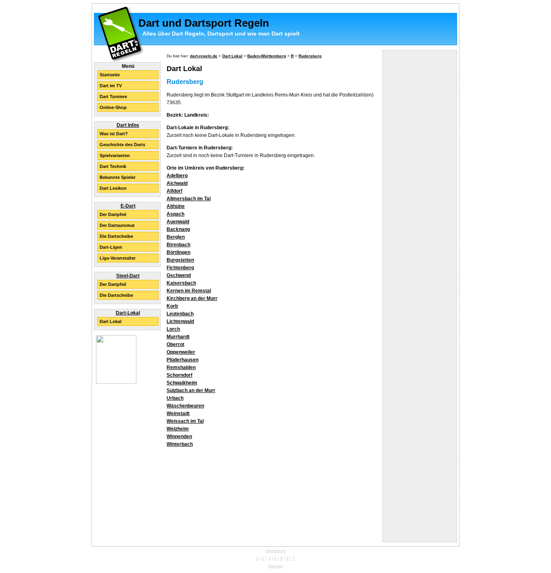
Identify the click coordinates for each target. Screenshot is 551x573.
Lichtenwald (180, 321)
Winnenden (179, 436)
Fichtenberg (180, 268)
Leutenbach (180, 314)
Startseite (110, 74)
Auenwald (178, 222)
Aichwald (177, 183)
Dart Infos (128, 125)
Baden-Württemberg (266, 56)
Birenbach (178, 245)
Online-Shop (113, 107)
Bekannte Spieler (118, 177)
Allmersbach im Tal (189, 198)
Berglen (176, 237)
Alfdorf (174, 191)
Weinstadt (178, 413)
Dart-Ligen (111, 247)
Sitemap (275, 566)
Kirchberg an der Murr (192, 298)
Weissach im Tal (185, 421)
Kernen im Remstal (189, 291)
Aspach (175, 214)
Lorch (173, 329)
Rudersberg (309, 56)
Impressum (275, 550)
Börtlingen (178, 252)
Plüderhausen (182, 360)
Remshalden (181, 367)
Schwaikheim (182, 383)
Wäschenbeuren (185, 406)
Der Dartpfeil (113, 214)
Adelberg (177, 175)
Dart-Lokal (128, 313)
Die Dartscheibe (116, 236)
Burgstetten (180, 260)
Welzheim (178, 429)
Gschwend (179, 275)
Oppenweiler (181, 352)
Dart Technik (113, 166)
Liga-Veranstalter (118, 258)
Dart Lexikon (113, 188)
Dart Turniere (113, 96)
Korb (172, 306)
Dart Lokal (110, 321)
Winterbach (180, 444)
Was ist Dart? (114, 133)
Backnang (178, 229)
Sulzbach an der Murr (191, 390)
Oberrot (175, 344)
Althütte (176, 206)
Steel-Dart (128, 276)
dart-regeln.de (203, 56)
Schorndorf (179, 375)
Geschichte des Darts (122, 144)
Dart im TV (111, 85)
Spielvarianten (115, 155)
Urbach (175, 398)
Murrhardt (178, 337)
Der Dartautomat (117, 225)
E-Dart (128, 206)
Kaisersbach (181, 283)
